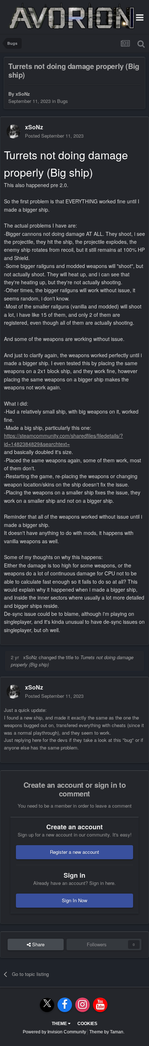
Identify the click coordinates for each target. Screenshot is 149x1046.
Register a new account (74, 851)
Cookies (87, 1023)
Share (37, 944)
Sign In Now (74, 900)
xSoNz (23, 93)
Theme (60, 1023)
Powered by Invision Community (54, 1031)
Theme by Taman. (106, 1031)
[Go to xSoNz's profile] (13, 131)
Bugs (62, 101)
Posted (54, 135)
